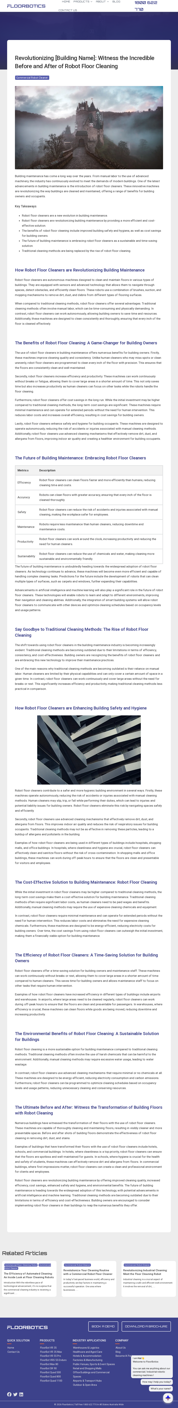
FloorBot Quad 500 (50, 1372)
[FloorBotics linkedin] (21, 1394)
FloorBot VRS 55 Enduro (53, 1360)
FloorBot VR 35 (48, 1347)
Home (10, 1347)
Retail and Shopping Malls (87, 1368)
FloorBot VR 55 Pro (50, 1355)
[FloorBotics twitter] (15, 1394)
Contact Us (68, 10)
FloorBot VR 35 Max (51, 1351)
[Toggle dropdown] (91, 2)
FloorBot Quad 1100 (51, 1380)
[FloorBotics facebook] (9, 1394)
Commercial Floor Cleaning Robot (21, 1265)
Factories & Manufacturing (88, 1360)
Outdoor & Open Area (85, 1384)
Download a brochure (146, 1326)
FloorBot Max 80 (49, 1364)
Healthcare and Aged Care (87, 1351)
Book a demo (103, 1326)
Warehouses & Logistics (86, 1347)
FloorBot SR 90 (48, 1368)
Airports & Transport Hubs (87, 1380)
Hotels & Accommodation (87, 1355)
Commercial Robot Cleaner (32, 77)
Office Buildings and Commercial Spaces (91, 1374)
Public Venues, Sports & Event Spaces (94, 1364)
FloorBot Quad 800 (50, 1376)
